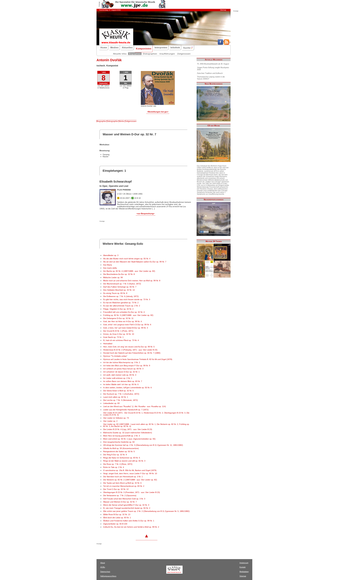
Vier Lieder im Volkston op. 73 (116, 418)
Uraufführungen (167, 54)
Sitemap (223, 10)
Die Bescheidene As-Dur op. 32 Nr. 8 (119, 274)
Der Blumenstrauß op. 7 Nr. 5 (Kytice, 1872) (122, 284)
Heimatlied (107, 344)
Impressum (244, 563)
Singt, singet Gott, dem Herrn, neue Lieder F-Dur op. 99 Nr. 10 (130, 473)
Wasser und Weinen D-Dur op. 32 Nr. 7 (120, 502)
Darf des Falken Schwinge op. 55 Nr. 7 (119, 287)
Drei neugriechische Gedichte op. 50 (119, 442)
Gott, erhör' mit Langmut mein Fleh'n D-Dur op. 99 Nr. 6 (127, 325)
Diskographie (112, 121)
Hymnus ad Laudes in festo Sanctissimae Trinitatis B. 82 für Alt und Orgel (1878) (137, 359)
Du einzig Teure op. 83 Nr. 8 (115, 293)
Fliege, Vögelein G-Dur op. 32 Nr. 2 (118, 309)
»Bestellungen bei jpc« (157, 112)
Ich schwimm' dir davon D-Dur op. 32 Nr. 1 (121, 372)
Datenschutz (105, 572)
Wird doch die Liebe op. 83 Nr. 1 (117, 518)
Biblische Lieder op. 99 (113, 277)
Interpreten (161, 47)
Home (103, 47)
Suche (187, 48)
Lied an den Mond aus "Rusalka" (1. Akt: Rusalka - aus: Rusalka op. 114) (134, 406)
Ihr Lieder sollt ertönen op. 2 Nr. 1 (117, 378)
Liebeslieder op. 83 (111, 403)
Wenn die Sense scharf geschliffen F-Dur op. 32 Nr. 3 (126, 505)
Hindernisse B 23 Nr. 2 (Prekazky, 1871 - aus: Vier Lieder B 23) (130, 350)
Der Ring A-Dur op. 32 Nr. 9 (115, 455)
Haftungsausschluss (108, 576)
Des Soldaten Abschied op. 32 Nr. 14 (119, 290)
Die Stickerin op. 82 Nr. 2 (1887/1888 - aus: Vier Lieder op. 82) (130, 480)
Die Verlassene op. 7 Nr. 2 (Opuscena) (119, 495)
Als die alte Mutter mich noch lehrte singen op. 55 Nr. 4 (126, 259)
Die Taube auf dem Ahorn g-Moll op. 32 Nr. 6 (122, 483)
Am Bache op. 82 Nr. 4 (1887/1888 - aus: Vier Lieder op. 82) (129, 271)
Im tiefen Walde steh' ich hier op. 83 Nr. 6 (121, 384)
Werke (121, 121)
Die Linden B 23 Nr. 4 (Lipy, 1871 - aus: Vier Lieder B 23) (127, 429)
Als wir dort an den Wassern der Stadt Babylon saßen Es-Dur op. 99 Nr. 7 (134, 262)
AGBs (102, 567)
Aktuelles (127, 47)
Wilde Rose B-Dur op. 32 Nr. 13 (116, 514)
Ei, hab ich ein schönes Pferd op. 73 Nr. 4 (121, 340)
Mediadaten (244, 572)
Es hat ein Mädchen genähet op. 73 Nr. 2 (121, 303)
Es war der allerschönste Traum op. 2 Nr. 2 (121, 306)
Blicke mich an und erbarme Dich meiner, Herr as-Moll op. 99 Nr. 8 (131, 281)
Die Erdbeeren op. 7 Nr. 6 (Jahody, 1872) (121, 296)
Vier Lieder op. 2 (110, 421)
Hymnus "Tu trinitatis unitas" (115, 356)
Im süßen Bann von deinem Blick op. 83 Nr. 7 (122, 381)
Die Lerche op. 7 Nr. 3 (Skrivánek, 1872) (120, 400)
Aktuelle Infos (120, 54)
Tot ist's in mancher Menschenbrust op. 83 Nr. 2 (123, 486)
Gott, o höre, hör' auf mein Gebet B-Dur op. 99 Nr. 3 (125, 328)
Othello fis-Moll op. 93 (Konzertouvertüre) (121, 448)
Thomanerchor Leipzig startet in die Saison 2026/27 (211, 78)
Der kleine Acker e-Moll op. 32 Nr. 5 (118, 391)
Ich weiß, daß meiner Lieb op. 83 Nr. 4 (119, 375)
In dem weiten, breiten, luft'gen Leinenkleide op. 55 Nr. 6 (127, 388)
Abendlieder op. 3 (110, 255)
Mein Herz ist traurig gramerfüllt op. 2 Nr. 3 (121, 436)
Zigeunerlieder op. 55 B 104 (115, 524)
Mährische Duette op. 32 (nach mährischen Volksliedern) (127, 433)
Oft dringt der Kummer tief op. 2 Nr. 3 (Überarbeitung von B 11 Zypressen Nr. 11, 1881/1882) (143, 445)
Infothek (175, 47)
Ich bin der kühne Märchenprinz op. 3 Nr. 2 (121, 362)
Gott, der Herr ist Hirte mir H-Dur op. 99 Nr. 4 (122, 321)
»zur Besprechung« (145, 213)
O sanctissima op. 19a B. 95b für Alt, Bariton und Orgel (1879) (129, 470)
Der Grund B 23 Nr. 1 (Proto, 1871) (118, 331)
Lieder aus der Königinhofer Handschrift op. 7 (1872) (126, 410)
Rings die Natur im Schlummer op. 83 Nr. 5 (121, 458)
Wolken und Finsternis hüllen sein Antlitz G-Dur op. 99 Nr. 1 (128, 521)
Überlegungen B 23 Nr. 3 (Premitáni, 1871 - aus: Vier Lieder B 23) (131, 492)
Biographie (101, 121)
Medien (114, 47)
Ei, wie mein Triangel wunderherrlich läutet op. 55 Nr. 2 (126, 508)
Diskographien (150, 54)
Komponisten (143, 49)
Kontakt (243, 567)
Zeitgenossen (184, 54)
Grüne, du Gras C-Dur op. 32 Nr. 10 (118, 334)
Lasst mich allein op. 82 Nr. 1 (115, 397)
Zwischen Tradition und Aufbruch (210, 73)
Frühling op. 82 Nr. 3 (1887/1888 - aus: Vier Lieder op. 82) (128, 315)
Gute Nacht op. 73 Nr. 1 (113, 337)
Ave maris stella (110, 268)
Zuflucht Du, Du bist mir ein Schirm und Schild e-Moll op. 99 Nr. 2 (131, 527)
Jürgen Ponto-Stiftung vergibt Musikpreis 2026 (213, 69)
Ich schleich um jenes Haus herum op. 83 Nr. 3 (123, 369)
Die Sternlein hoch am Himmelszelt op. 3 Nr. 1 (123, 477)
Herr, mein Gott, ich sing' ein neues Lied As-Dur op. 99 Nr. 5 (129, 347)
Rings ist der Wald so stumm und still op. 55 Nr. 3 (124, 461)
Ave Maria (107, 265)
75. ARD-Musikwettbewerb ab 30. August (213, 64)
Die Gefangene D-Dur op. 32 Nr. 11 (118, 318)
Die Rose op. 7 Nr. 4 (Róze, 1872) (117, 464)
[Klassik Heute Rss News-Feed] (226, 44)
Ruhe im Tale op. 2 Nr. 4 (113, 467)
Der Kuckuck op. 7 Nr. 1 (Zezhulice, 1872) (121, 394)
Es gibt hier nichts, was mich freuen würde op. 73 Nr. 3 (126, 299)
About (102, 563)
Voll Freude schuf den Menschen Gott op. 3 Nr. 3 (124, 499)
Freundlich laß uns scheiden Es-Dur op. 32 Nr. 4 (124, 312)
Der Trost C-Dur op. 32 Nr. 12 (116, 489)
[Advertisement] (131, 227)
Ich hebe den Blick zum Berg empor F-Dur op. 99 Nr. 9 (126, 366)
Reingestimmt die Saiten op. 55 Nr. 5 (119, 452)
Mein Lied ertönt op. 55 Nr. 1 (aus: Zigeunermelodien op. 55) (129, 439)
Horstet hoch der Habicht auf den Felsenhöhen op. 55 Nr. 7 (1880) (131, 353)
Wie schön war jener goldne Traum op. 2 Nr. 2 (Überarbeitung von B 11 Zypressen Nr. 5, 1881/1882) (146, 511)
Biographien (135, 54)
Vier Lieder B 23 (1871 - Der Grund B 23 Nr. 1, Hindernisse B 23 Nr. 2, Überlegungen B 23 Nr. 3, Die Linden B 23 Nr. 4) (146, 414)
